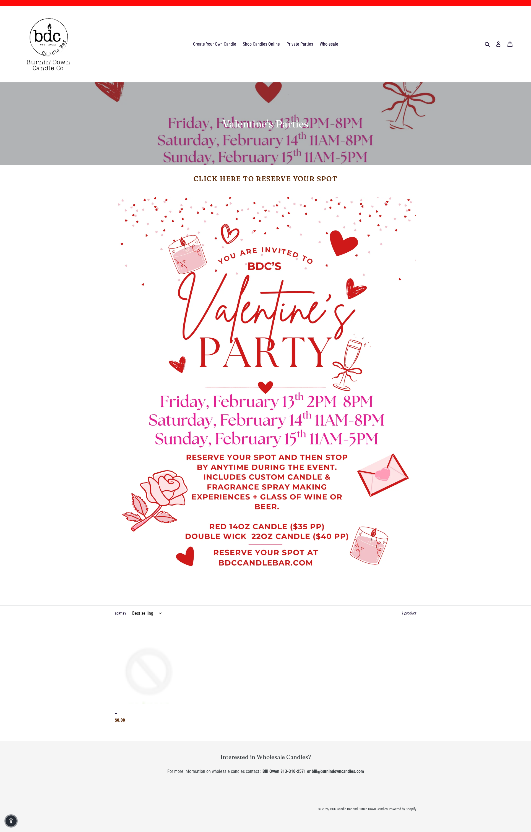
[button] (11, 821)
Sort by (120, 614)
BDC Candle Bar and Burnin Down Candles (359, 809)
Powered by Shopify (402, 809)
